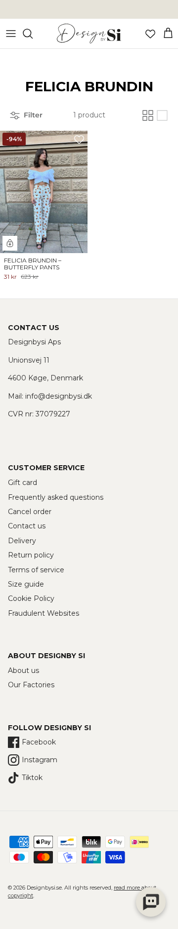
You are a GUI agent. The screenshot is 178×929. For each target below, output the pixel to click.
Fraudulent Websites (43, 613)
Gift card (22, 482)
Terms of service (36, 569)
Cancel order (29, 511)
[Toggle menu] (11, 33)
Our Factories (31, 684)
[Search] (33, 33)
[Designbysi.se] (89, 33)
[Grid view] (148, 115)
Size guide (26, 584)
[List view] (162, 115)
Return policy (31, 555)
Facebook (39, 742)
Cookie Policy (31, 598)
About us (23, 670)
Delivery (22, 540)
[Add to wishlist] (79, 139)
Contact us (26, 525)
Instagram (39, 759)
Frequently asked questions (55, 497)
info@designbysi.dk (58, 396)
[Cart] (168, 33)
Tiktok (32, 777)
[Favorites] (150, 33)
